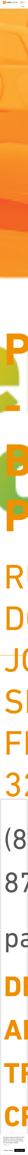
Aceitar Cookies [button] (20, 1150)
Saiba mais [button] (6, 1144)
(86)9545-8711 (14, 863)
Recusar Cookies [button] (8, 1150)
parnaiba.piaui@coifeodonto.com (14, 939)
